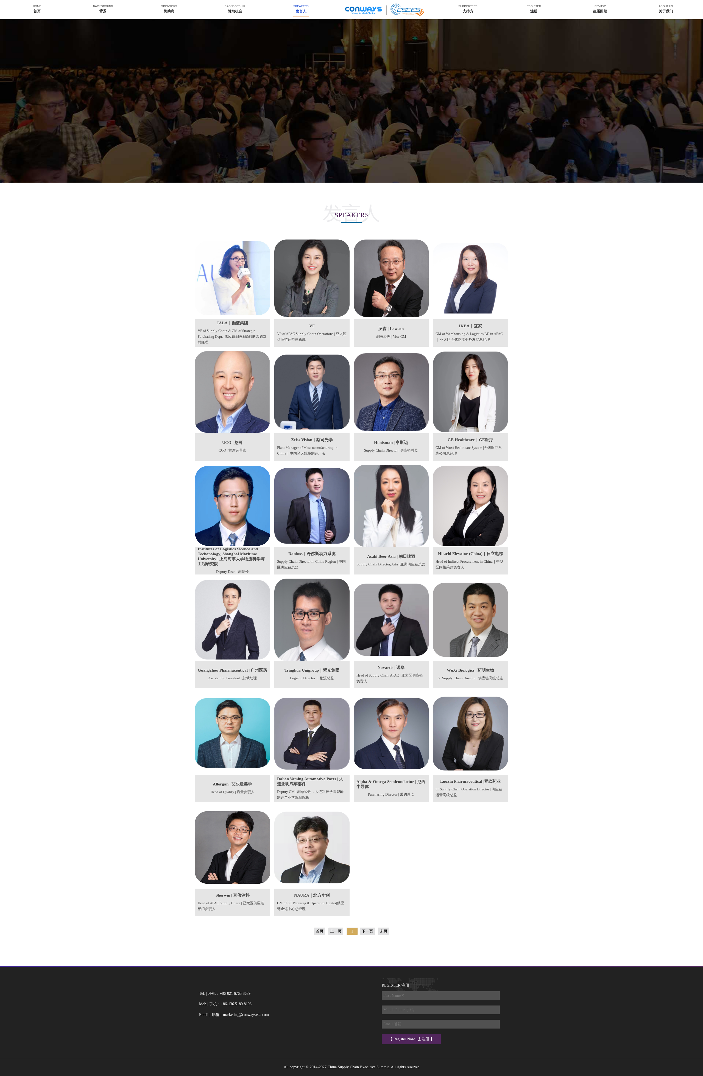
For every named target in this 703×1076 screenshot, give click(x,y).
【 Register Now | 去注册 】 (411, 1039)
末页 (383, 931)
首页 (319, 931)
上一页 (336, 931)
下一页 (367, 931)
